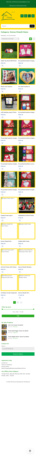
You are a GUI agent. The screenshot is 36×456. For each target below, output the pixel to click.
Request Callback (18, 354)
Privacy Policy (5, 366)
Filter (18, 316)
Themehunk (27, 381)
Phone (4, 346)
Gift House (13, 381)
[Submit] (32, 26)
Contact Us (5, 363)
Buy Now (2, 65)
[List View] (34, 39)
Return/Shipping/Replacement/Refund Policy (14, 368)
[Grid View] (30, 39)
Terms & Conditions (7, 364)
